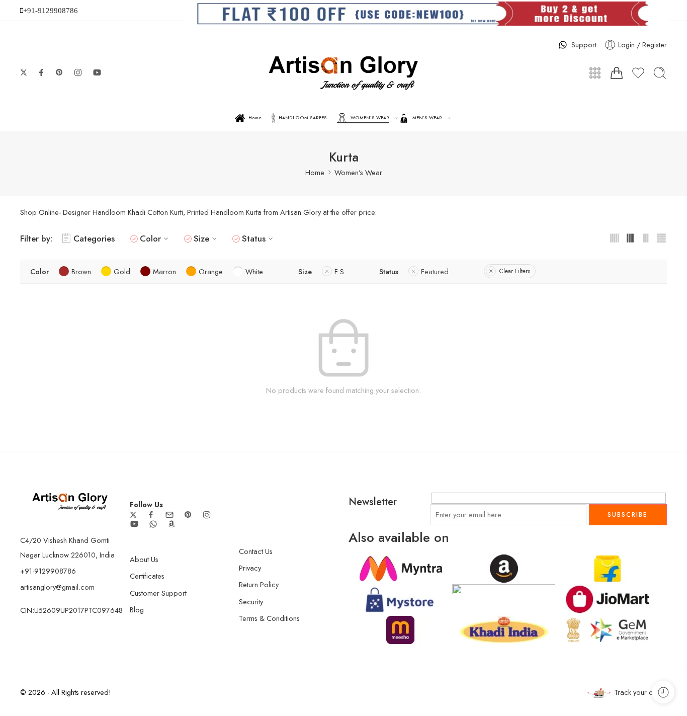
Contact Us (256, 551)
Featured (435, 271)
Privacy (250, 568)
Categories (94, 238)
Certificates (147, 576)
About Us (144, 559)
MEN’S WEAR (427, 117)
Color (150, 238)
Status (254, 238)
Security (251, 601)
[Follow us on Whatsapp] (153, 524)
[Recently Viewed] (663, 692)
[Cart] (617, 73)
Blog (137, 609)
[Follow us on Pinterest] (59, 72)
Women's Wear (358, 172)
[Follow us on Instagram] (77, 72)
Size (201, 238)
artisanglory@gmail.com (57, 587)
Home (255, 117)
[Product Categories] (595, 73)
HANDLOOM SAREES (303, 117)
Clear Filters (514, 271)
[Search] (660, 73)
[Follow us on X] (23, 72)
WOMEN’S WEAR (370, 117)
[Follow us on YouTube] (97, 72)
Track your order (640, 692)
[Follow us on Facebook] (41, 72)
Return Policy (259, 584)
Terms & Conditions (269, 618)
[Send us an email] (169, 514)
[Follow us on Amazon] (171, 524)
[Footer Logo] (70, 500)
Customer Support (158, 593)
